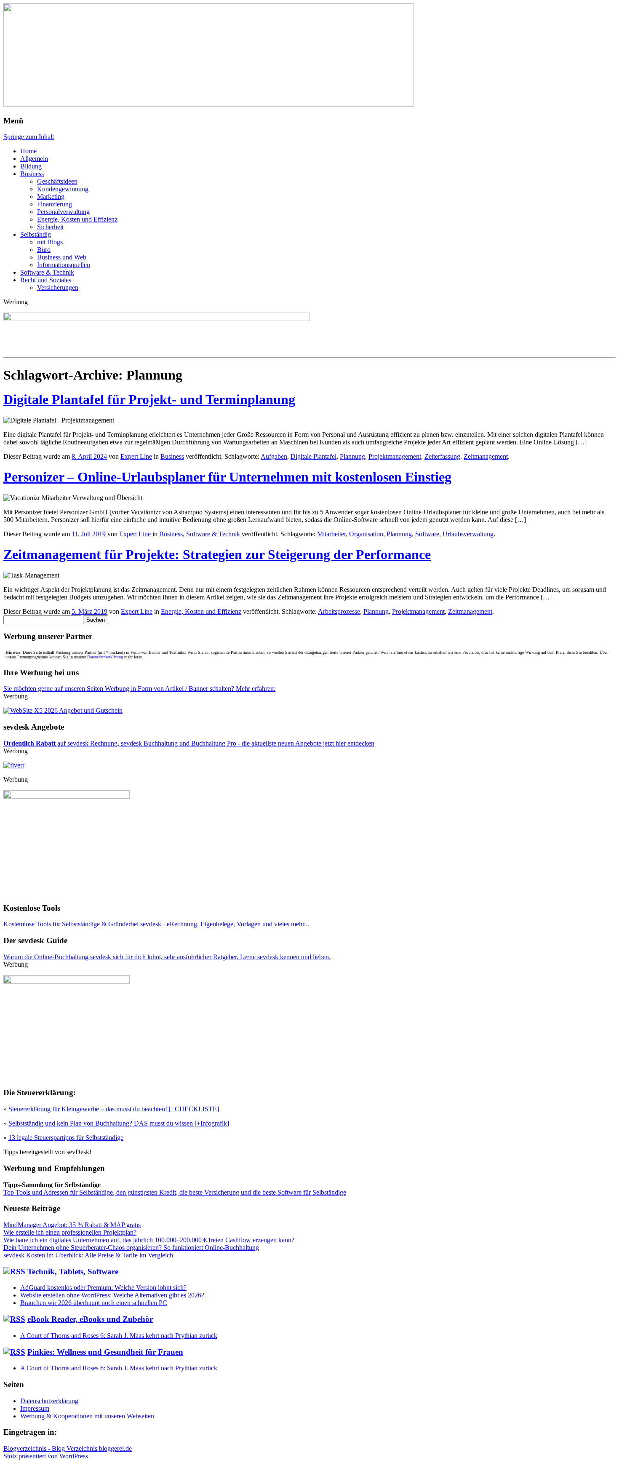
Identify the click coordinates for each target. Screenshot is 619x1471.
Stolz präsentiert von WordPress (45, 1456)
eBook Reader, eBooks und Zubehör (90, 1319)
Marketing (50, 196)
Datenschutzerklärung (105, 657)
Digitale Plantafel (313, 456)
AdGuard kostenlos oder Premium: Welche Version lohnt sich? (103, 1287)
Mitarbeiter (331, 534)
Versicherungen (57, 287)
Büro (44, 249)
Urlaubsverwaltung (468, 534)
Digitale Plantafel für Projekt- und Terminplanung (149, 399)
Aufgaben (274, 456)
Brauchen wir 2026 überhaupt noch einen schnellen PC (93, 1302)
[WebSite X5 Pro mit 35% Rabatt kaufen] (63, 710)
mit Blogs (50, 242)
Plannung (352, 456)
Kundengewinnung (62, 189)
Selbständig (35, 234)
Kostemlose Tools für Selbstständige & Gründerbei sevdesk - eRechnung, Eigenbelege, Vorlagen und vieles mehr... (156, 924)
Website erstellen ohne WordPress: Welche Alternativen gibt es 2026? (112, 1295)
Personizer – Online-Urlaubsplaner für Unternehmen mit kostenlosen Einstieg (227, 476)
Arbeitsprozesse (339, 611)
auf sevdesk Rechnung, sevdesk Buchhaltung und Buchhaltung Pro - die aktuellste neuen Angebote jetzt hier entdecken (188, 743)
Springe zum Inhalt (28, 136)
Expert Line (136, 456)
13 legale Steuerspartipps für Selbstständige (65, 1137)
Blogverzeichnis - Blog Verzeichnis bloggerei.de (67, 1448)
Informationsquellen (63, 264)
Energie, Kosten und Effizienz (77, 219)
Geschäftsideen (57, 181)
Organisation (366, 534)
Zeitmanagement (486, 456)
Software (427, 534)
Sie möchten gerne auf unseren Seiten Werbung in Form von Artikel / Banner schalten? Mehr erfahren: (139, 688)
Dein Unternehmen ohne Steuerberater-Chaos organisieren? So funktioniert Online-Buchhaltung (131, 1247)
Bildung (31, 166)
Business (32, 173)
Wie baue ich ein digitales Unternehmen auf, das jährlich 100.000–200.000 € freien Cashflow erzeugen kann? (148, 1240)
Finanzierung (54, 204)
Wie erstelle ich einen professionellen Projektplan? (69, 1232)
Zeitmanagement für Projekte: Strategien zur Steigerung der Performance (217, 554)
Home (28, 151)
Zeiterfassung (442, 456)
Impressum (34, 1408)
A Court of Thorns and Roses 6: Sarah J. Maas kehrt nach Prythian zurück (118, 1335)
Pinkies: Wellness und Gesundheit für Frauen (105, 1352)
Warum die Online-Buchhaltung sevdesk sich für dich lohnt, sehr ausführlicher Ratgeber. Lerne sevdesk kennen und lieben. (167, 956)
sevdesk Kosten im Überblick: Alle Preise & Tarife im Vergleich (88, 1255)
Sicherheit (50, 226)
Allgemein (34, 158)
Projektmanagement (394, 456)
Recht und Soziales (45, 280)
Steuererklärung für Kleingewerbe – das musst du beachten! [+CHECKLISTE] (113, 1109)
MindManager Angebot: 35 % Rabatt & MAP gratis (72, 1224)
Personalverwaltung (63, 211)
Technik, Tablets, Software (72, 1271)
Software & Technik (47, 272)
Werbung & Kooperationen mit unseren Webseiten (87, 1416)
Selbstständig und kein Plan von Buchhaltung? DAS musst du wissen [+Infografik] (118, 1123)
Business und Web (61, 257)
